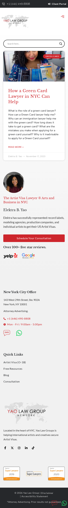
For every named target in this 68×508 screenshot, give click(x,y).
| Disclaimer (46, 493)
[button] (63, 17)
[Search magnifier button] (60, 43)
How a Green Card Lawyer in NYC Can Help (29, 96)
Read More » (16, 147)
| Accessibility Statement (34, 496)
